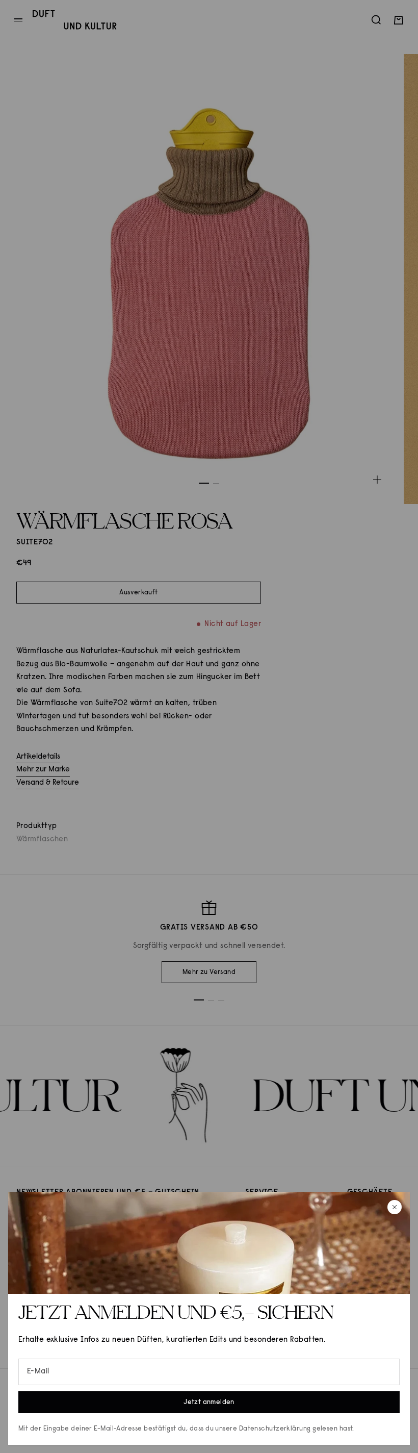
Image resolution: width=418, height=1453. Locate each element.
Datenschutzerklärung (275, 1428)
